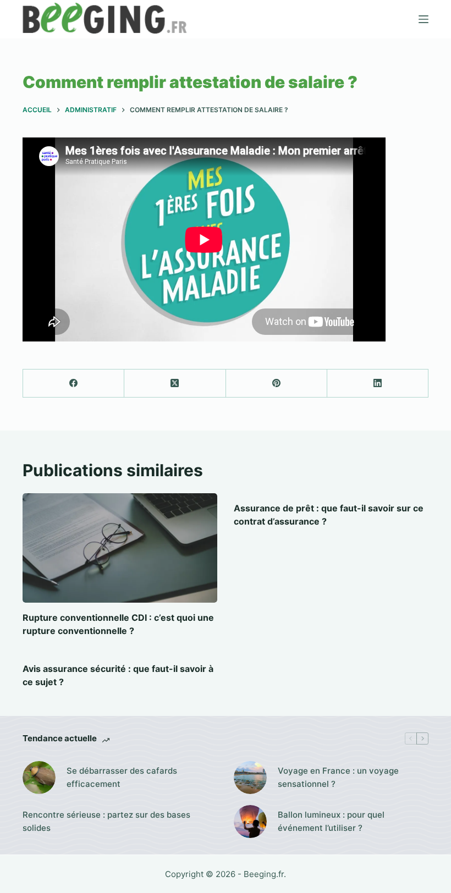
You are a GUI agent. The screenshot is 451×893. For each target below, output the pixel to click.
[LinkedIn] (377, 384)
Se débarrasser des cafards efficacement (122, 777)
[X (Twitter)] (175, 384)
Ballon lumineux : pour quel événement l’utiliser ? (331, 821)
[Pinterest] (276, 384)
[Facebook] (73, 384)
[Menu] (423, 19)
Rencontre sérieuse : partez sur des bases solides (106, 821)
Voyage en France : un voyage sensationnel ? (338, 777)
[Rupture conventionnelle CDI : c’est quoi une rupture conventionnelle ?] (120, 548)
